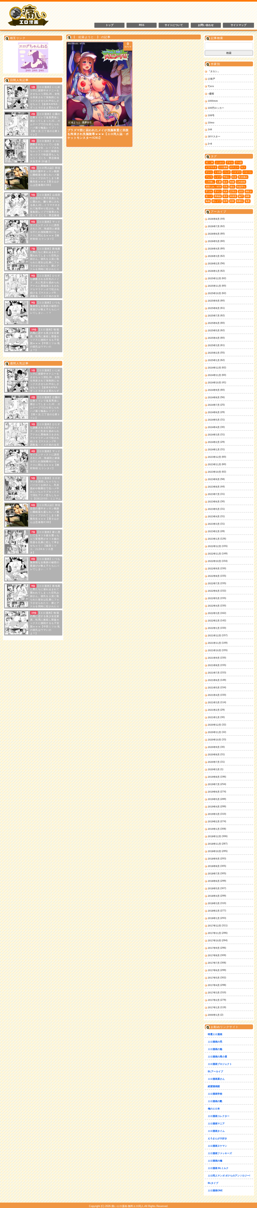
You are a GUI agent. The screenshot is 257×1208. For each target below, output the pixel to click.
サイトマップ (238, 25)
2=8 (210, 144)
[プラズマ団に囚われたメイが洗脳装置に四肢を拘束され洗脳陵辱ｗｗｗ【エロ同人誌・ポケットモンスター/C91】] (99, 84)
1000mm (213, 101)
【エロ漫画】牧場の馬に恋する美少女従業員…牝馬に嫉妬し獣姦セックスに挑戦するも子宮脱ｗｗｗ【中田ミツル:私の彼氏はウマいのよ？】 (45, 339)
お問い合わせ (206, 25)
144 (210, 129)
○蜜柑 (211, 93)
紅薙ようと (74, 122)
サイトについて (174, 25)
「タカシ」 (214, 71)
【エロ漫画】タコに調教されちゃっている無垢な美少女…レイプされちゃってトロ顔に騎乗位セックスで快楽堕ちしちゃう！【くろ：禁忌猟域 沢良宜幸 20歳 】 (45, 151)
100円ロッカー (216, 108)
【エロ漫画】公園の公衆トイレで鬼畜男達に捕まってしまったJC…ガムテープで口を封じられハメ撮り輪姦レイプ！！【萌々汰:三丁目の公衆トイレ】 (45, 124)
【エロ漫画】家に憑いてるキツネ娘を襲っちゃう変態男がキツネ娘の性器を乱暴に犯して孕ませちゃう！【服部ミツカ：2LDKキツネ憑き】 (45, 542)
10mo (211, 122)
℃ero (211, 86)
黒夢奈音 (87, 122)
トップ (109, 25)
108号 (211, 115)
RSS (141, 25)
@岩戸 (211, 79)
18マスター (214, 136)
